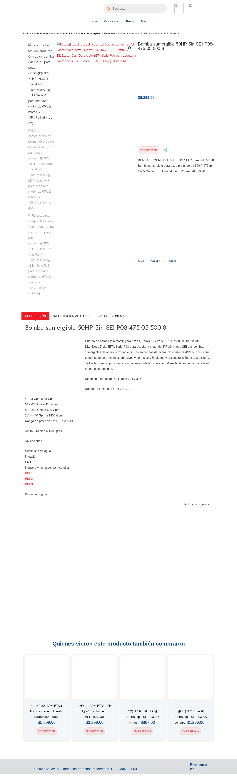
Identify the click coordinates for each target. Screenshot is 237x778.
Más (143, 21)
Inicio (94, 21)
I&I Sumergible (64, 33)
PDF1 (29, 473)
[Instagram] (208, 769)
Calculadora (111, 21)
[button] (129, 48)
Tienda (130, 21)
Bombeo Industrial (42, 33)
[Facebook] (214, 769)
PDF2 (29, 478)
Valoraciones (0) (112, 315)
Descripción (35, 315)
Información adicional (72, 315)
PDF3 (29, 484)
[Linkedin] (220, 769)
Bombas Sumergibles (88, 33)
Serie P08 (109, 33)
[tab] (35, 316)
